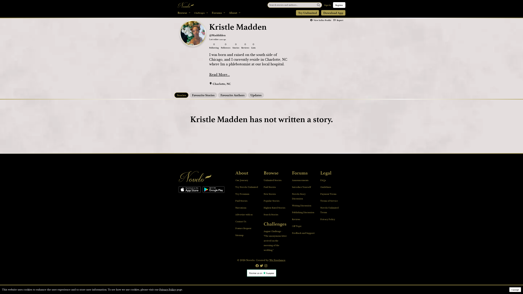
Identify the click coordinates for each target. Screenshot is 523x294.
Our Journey (241, 180)
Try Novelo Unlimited (246, 187)
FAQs (323, 180)
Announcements (300, 180)
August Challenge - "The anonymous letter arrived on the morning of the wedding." (275, 240)
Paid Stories (241, 201)
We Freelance (277, 260)
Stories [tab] (181, 95)
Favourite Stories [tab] (203, 95)
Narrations (240, 208)
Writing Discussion (301, 205)
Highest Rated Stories (274, 208)
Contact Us (240, 221)
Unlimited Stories (273, 180)
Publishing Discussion (303, 212)
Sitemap (239, 235)
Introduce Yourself (301, 187)
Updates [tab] (256, 95)
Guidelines (325, 187)
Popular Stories (271, 201)
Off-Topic (297, 226)
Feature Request (243, 228)
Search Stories (271, 214)
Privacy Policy (327, 219)
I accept (515, 289)
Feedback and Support (303, 233)
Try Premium (242, 194)
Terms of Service (329, 201)
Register (339, 5)
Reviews (296, 219)
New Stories (270, 194)
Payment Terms (328, 194)
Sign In (327, 5)
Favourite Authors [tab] (232, 95)
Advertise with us (244, 214)
